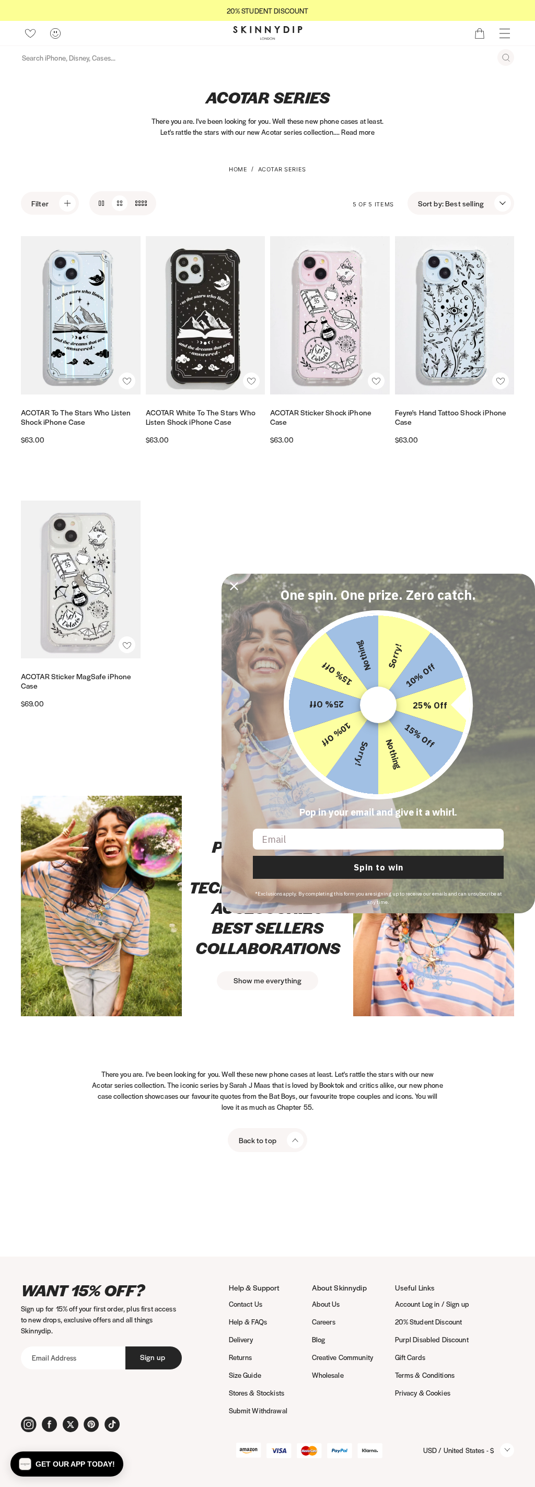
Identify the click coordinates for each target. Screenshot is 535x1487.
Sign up (152, 1357)
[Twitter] (70, 1424)
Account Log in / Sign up (432, 1304)
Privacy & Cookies (422, 1393)
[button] (127, 381)
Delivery (241, 1339)
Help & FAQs (248, 1322)
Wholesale (328, 1375)
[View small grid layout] (141, 203)
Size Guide (245, 1375)
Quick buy (50, 380)
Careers (324, 1322)
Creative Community (343, 1357)
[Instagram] (29, 1424)
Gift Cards (410, 1357)
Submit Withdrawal (258, 1410)
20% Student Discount (428, 1322)
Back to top (257, 1140)
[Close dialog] (234, 586)
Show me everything (268, 980)
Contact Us (245, 1304)
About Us (326, 1304)
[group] (267, 10)
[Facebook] (49, 1424)
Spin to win (378, 867)
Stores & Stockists (257, 1393)
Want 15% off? (83, 1290)
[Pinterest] (91, 1424)
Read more (357, 132)
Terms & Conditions (425, 1375)
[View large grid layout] (101, 203)
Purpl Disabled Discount (432, 1339)
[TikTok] (112, 1424)
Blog (318, 1339)
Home (238, 169)
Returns (240, 1357)
